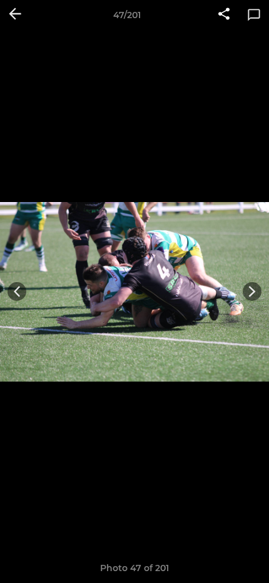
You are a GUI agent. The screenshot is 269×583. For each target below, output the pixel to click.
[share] (223, 15)
